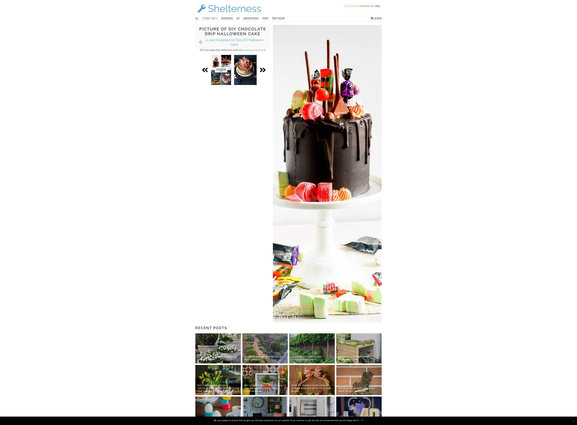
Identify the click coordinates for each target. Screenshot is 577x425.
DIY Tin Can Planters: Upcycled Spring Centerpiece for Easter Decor (218, 388)
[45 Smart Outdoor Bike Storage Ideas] (359, 348)
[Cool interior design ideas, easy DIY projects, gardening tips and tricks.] (229, 14)
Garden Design (250, 18)
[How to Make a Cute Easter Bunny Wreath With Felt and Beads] (312, 380)
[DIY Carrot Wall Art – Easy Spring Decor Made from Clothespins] (265, 380)
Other (265, 18)
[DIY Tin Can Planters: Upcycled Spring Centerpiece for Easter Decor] (218, 380)
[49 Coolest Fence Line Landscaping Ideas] (312, 348)
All (197, 18)
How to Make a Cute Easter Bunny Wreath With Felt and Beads (311, 388)
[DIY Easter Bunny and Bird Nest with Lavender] (359, 380)
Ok (362, 420)
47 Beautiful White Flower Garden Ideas (216, 358)
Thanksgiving (366, 6)
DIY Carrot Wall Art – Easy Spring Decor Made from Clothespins (263, 388)
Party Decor (278, 18)
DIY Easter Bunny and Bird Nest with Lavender (357, 390)
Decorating (227, 18)
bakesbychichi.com (254, 50)
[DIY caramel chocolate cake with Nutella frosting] (245, 70)
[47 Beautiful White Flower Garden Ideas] (218, 348)
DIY (238, 18)
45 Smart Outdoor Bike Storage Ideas (354, 358)
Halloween (351, 6)
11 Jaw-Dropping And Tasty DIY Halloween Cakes (234, 42)
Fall (377, 6)
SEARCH (378, 18)
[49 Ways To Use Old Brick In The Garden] (265, 348)
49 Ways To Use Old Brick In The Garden (263, 358)
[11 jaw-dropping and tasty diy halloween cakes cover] (221, 70)
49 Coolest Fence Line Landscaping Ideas (307, 358)
